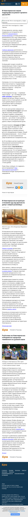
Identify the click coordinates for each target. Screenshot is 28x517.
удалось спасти (11, 309)
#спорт (4, 453)
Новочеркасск (8, 3)
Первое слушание (7, 248)
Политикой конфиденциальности (17, 511)
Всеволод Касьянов (8, 439)
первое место (20, 429)
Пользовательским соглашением (14, 510)
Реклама (11, 470)
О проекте (4, 470)
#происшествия (6, 326)
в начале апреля (7, 271)
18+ (23, 4)
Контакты (17, 470)
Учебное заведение (8, 50)
